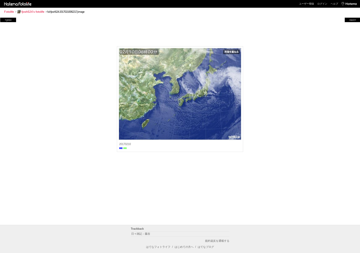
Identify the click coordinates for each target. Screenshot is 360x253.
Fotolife (9, 11)
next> (352, 19)
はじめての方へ (184, 246)
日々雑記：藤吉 (140, 233)
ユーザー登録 (306, 3)
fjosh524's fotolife (32, 11)
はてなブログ (206, 246)
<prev (8, 19)
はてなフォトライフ (158, 246)
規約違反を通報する (217, 240)
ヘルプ (334, 3)
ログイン (322, 3)
